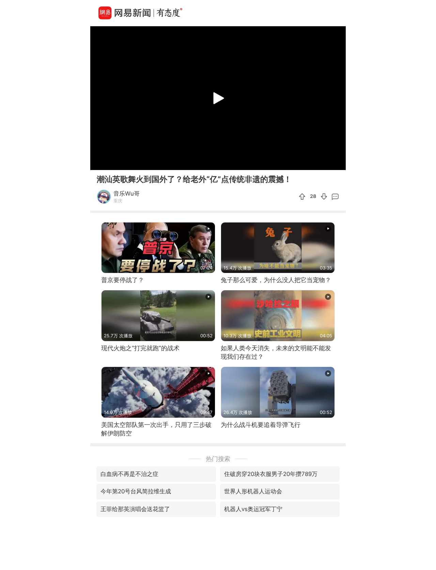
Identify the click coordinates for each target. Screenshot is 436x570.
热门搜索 (218, 458)
